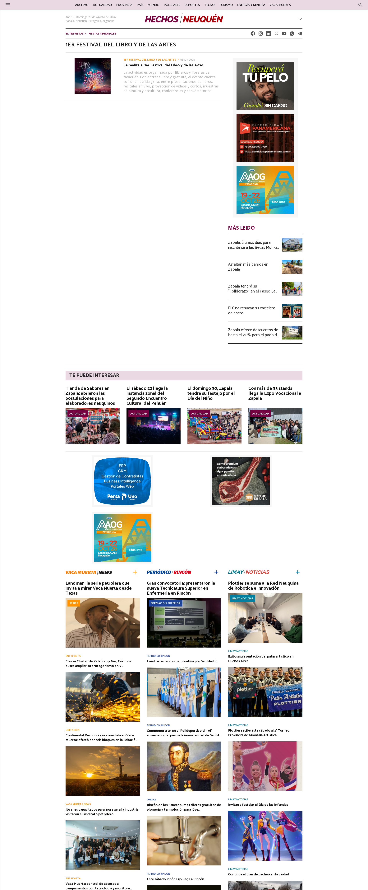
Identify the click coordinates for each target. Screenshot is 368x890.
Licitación (73, 730)
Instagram (260, 34)
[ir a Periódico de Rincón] (169, 572)
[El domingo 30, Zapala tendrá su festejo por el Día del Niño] (214, 409)
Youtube (284, 34)
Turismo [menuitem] (226, 5)
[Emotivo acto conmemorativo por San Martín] (184, 668)
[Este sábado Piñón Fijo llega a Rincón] (184, 886)
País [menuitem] (140, 5)
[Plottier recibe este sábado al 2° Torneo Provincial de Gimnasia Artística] (265, 742)
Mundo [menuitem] (153, 5)
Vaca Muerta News (78, 804)
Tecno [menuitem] (209, 5)
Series (73, 603)
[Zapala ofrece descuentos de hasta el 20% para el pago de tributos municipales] (292, 327)
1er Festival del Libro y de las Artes (149, 59)
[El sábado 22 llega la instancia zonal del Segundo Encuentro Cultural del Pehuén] (154, 409)
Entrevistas (75, 33)
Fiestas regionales (102, 33)
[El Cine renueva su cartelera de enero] (292, 305)
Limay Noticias (242, 598)
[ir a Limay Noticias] (248, 572)
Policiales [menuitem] (172, 5)
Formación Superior (165, 603)
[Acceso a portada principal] (33, 4)
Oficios (152, 799)
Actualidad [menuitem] (102, 5)
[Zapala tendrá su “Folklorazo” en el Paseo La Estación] (292, 283)
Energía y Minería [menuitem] (251, 5)
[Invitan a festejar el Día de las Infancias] (265, 812)
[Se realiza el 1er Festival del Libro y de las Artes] (93, 59)
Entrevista (73, 656)
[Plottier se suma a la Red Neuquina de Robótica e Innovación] (265, 594)
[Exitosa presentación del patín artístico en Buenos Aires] (265, 668)
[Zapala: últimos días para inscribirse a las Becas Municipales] (292, 239)
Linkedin (268, 34)
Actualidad (77, 413)
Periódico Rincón (158, 656)
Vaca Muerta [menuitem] (280, 5)
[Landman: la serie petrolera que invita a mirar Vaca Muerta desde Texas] (103, 599)
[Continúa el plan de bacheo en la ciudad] (265, 881)
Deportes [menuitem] (192, 5)
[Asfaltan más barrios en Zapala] (292, 261)
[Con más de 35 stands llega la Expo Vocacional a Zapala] (275, 409)
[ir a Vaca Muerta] (89, 572)
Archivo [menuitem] (82, 5)
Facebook (252, 34)
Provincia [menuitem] (124, 5)
